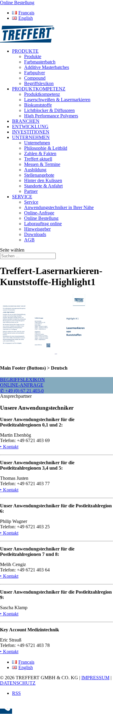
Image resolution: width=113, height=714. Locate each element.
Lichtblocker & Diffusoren (49, 110)
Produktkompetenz (42, 94)
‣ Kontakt (9, 446)
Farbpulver (34, 72)
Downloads (35, 234)
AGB (29, 239)
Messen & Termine (42, 164)
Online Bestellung (41, 218)
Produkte (32, 56)
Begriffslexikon (39, 83)
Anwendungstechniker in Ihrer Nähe (59, 207)
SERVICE (22, 196)
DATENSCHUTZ (18, 683)
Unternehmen (37, 142)
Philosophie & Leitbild (45, 148)
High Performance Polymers (51, 115)
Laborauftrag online (43, 223)
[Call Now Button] (6, 711)
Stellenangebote (39, 175)
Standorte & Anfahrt (43, 185)
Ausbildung (35, 169)
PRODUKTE (25, 51)
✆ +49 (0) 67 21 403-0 (22, 390)
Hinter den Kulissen (43, 180)
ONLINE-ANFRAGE (21, 385)
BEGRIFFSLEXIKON (22, 379)
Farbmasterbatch (39, 61)
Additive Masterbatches (46, 67)
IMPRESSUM (95, 677)
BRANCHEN (25, 121)
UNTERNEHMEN (31, 137)
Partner (31, 191)
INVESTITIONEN (30, 131)
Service (31, 202)
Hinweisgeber (37, 229)
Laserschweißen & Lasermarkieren (57, 99)
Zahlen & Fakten (40, 153)
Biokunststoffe (38, 105)
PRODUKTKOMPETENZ (38, 88)
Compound (35, 78)
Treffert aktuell (38, 158)
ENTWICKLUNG (30, 126)
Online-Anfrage (39, 212)
